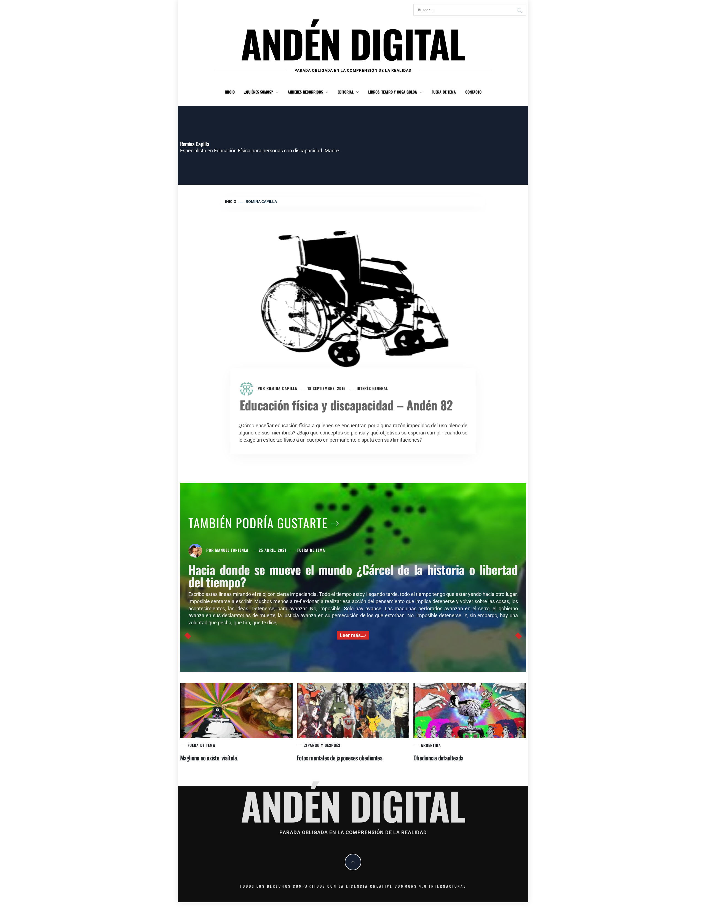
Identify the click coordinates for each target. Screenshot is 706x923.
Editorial (346, 92)
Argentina (431, 745)
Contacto (473, 92)
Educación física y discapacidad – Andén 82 (346, 405)
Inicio (230, 92)
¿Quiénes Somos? (258, 92)
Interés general (372, 388)
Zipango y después (322, 745)
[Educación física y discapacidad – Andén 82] (353, 298)
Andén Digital (353, 43)
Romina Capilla (281, 388)
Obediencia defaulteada (438, 757)
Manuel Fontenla (231, 550)
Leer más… (352, 635)
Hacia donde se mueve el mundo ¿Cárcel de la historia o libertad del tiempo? (353, 575)
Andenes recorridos (305, 92)
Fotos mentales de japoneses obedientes (339, 757)
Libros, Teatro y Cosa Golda (392, 92)
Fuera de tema (444, 92)
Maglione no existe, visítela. (209, 757)
